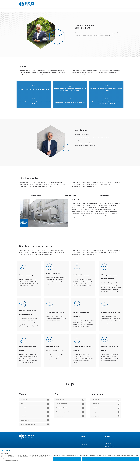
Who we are (75, 4)
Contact (117, 4)
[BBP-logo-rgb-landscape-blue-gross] (26, 2)
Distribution (98, 4)
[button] (34, 399)
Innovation (108, 4)
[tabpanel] (70, 214)
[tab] (36, 195)
